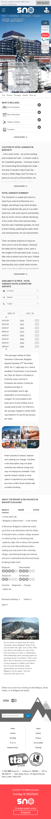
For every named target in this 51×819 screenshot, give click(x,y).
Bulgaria (37, 16)
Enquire (25, 812)
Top (3, 95)
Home (4, 16)
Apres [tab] (32, 636)
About (38, 728)
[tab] (5, 509)
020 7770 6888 (23, 790)
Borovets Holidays (10, 599)
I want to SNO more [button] (9, 4)
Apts (4, 605)
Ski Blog (13, 738)
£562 (22, 328)
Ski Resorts (26, 16)
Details (25, 95)
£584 (22, 339)
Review (9, 95)
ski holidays (36, 688)
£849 (22, 347)
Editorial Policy (12, 748)
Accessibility (38, 743)
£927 (22, 324)
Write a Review (23, 84)
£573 (22, 332)
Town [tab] (8, 636)
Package (17, 95)
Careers (38, 733)
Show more (19, 186)
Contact (13, 733)
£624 (22, 321)
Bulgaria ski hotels (21, 690)
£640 (22, 343)
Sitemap (38, 748)
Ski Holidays (14, 16)
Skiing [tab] (20, 636)
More (32, 95)
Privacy (38, 738)
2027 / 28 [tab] (30, 313)
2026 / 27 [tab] (11, 313)
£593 (22, 335)
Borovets (6, 19)
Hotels (27, 599)
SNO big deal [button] (42, 3)
